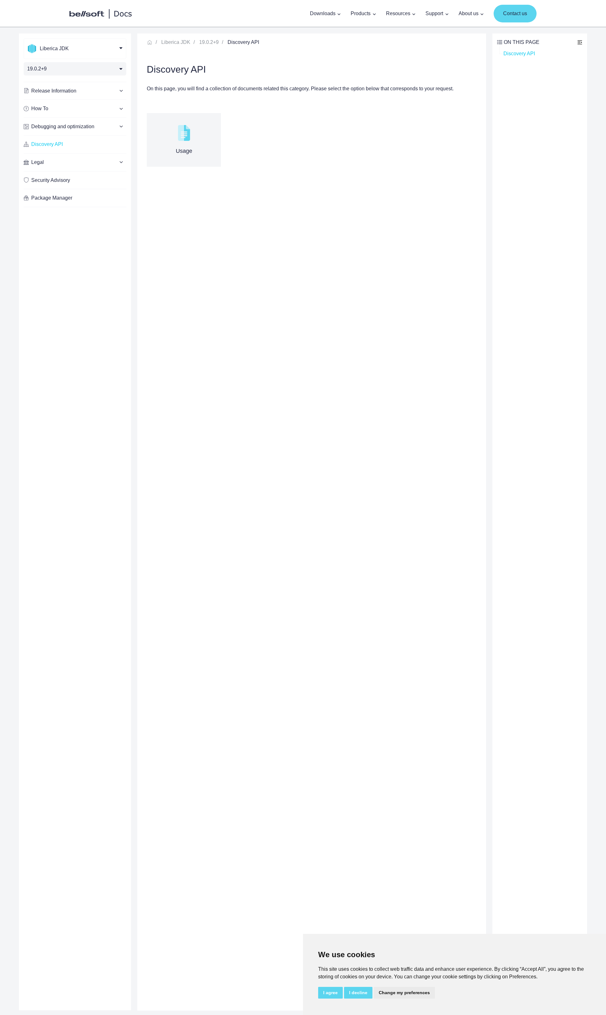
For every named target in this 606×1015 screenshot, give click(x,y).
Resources (398, 13)
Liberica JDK (175, 42)
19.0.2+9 (209, 42)
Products (361, 13)
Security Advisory (50, 180)
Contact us (515, 13)
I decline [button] (358, 992)
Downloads (323, 13)
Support (434, 13)
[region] (75, 521)
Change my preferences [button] (404, 992)
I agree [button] (330, 992)
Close (579, 42)
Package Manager (51, 198)
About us (468, 13)
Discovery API (47, 144)
